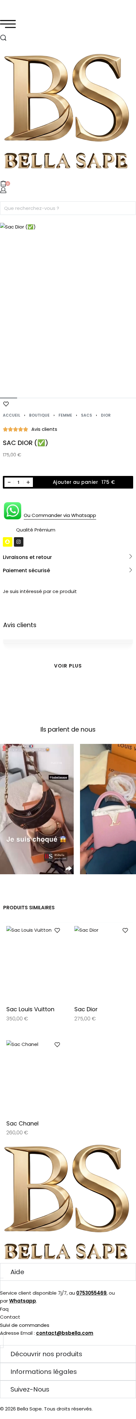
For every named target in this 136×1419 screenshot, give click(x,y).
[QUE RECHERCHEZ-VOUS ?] (3, 37)
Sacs (86, 415)
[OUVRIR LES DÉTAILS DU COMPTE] (3, 190)
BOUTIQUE (39, 415)
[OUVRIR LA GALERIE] (68, 307)
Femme (65, 415)
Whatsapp (22, 1300)
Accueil (11, 415)
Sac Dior (86, 1009)
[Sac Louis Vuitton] (34, 963)
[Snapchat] (7, 542)
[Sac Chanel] (34, 1076)
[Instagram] (18, 542)
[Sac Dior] (102, 963)
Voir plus (68, 665)
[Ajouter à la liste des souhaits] (6, 404)
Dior (106, 415)
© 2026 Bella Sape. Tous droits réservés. (46, 1408)
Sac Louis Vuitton (30, 1009)
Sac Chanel (22, 1123)
